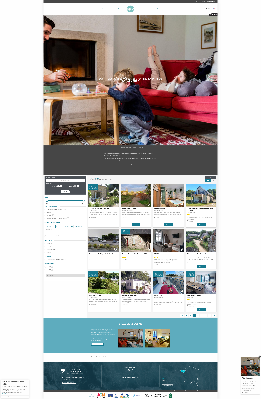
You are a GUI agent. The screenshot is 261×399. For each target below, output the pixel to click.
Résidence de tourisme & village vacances (57, 218)
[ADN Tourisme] (101, 395)
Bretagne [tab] (163, 380)
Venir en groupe (211, 1)
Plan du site (187, 391)
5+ (201, 315)
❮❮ (182, 315)
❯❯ (214, 315)
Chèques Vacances (52, 236)
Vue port (50, 269)
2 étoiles (49, 226)
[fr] (214, 8)
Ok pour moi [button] (21, 396)
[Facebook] (132, 370)
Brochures (214, 391)
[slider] (47, 201)
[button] (211, 8)
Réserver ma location (97, 344)
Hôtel (49, 212)
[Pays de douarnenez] (91, 395)
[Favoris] (209, 8)
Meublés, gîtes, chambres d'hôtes (56, 209)
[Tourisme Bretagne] (160, 395)
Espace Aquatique (52, 249)
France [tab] (163, 378)
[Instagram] (129, 370)
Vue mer (50, 266)
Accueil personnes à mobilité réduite (56, 259)
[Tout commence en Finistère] (148, 395)
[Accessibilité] (206, 8)
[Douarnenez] (136, 395)
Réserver (136, 224)
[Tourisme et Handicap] (110, 395)
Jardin (49, 243)
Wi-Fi (49, 246)
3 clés (58, 226)
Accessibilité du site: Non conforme (201, 391)
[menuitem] (104, 9)
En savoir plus (5, 393)
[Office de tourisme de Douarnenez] (72, 373)
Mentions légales (178, 391)
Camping (50, 215)
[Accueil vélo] (170, 395)
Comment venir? (167, 385)
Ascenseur (50, 252)
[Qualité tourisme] (116, 395)
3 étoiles (68, 226)
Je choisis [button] (7, 396)
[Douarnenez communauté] (124, 395)
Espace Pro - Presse (200, 1)
